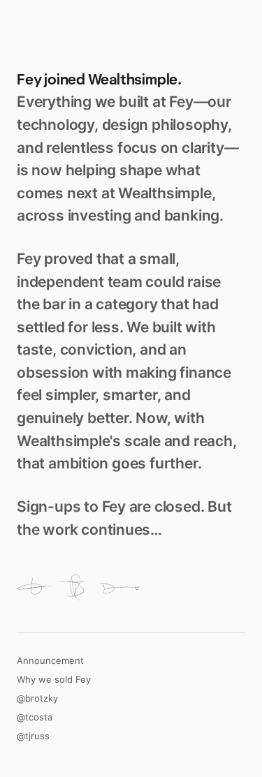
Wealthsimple (132, 79)
